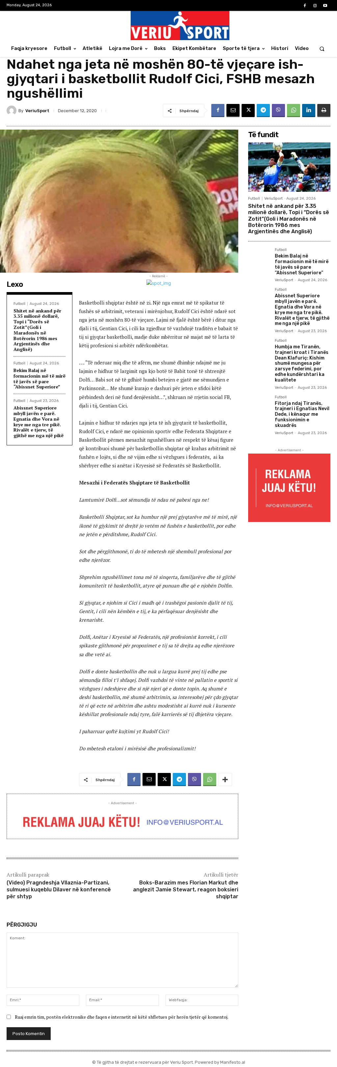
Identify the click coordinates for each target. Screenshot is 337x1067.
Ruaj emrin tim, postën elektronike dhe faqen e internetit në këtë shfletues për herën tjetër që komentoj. (121, 1017)
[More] (225, 779)
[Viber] (278, 110)
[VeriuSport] (12, 110)
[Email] (233, 110)
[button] (322, 48)
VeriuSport (37, 111)
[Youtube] (325, 6)
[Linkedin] (308, 110)
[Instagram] (315, 6)
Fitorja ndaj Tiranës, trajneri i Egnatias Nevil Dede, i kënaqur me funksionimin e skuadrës (302, 414)
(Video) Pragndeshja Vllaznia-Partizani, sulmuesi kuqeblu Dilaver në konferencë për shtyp (59, 890)
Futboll (19, 304)
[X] (248, 110)
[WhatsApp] (293, 110)
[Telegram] (263, 110)
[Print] (323, 110)
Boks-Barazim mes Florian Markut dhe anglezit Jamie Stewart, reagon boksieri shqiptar (185, 890)
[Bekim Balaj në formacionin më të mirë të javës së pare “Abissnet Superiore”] (259, 258)
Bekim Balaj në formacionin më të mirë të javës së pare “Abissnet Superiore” (39, 378)
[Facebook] (304, 6)
